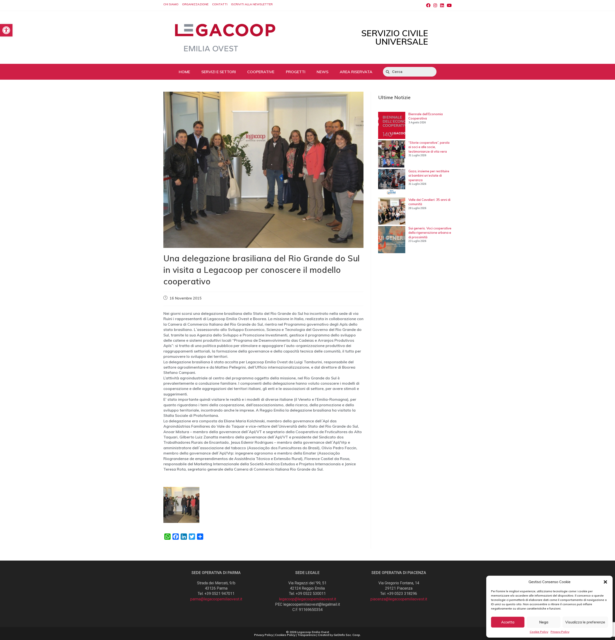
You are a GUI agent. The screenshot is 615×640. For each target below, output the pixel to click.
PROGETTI (295, 71)
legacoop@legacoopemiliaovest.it (307, 599)
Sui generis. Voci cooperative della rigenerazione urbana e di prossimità (429, 232)
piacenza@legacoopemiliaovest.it (398, 599)
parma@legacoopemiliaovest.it (216, 599)
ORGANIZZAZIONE (195, 4)
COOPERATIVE (260, 71)
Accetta (507, 622)
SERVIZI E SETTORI (218, 71)
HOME (184, 71)
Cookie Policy (539, 632)
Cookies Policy (285, 635)
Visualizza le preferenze (585, 622)
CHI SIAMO (170, 4)
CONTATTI (220, 4)
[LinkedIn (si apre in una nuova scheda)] (442, 5)
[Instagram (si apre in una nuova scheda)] (435, 5)
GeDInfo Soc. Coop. (347, 635)
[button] (605, 582)
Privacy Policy (560, 632)
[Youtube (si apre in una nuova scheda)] (448, 5)
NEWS (322, 71)
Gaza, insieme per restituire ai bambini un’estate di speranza (428, 175)
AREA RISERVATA (356, 71)
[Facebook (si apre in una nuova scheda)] (428, 5)
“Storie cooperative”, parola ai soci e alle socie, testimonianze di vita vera (428, 147)
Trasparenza (306, 635)
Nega (543, 622)
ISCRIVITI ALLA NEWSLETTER (252, 4)
